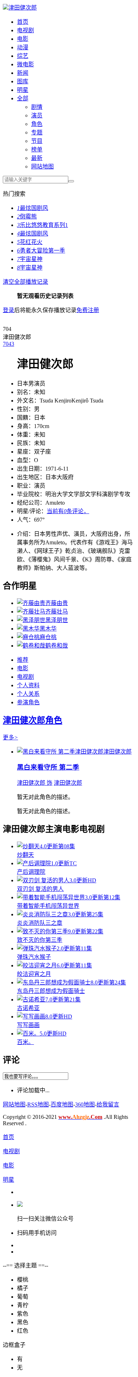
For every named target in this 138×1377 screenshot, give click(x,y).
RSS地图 (38, 1104)
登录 (8, 310)
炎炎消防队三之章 (39, 923)
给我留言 (108, 1104)
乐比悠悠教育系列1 (42, 225)
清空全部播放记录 (25, 282)
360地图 (85, 1104)
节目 (36, 141)
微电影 (25, 64)
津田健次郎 (22, 8)
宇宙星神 (29, 259)
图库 (22, 81)
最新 (36, 158)
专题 (36, 132)
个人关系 (28, 694)
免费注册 (87, 310)
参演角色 (28, 702)
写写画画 (28, 1025)
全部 (22, 98)
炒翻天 (25, 855)
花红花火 (29, 242)
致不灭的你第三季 (39, 940)
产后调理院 (31, 872)
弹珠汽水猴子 (34, 957)
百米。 (25, 1042)
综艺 (22, 56)
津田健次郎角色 (32, 720)
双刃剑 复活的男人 (40, 889)
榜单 (36, 149)
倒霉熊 (27, 216)
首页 (22, 22)
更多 (10, 737)
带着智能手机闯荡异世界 (48, 906)
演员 (36, 115)
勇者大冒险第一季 (41, 251)
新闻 (22, 73)
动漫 (22, 47)
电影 (22, 39)
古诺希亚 (28, 1008)
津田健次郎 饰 (34, 783)
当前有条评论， (68, 511)
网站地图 (42, 166)
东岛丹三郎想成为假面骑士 (51, 991)
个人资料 (28, 685)
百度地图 (62, 1104)
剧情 (36, 107)
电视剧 (25, 30)
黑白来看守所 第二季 (48, 767)
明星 (22, 90)
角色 (36, 124)
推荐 (22, 660)
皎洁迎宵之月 (34, 974)
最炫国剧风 (32, 208)
